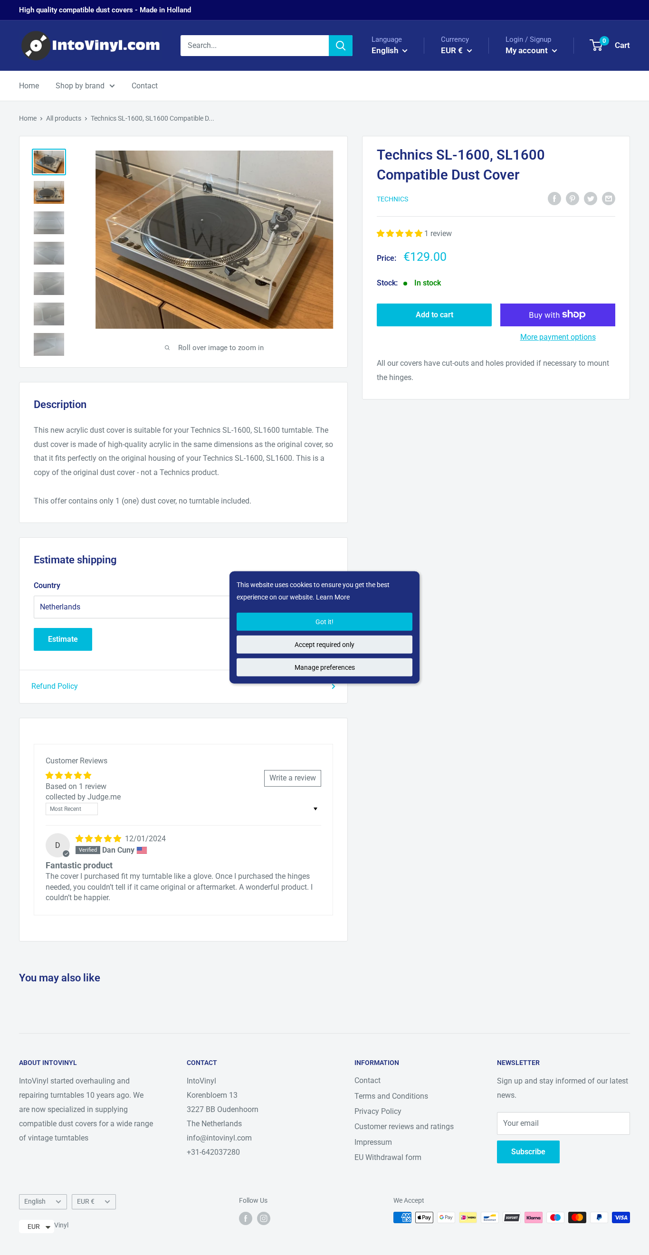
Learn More (333, 597)
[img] (99, 838)
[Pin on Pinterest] (572, 198)
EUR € (86, 1201)
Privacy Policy (377, 1111)
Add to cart (434, 314)
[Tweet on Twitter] (590, 198)
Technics (392, 199)
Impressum (373, 1142)
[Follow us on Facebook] (245, 1218)
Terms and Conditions (391, 1096)
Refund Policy (54, 686)
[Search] (341, 45)
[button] (400, 233)
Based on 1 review (76, 786)
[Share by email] (608, 198)
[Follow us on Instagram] (263, 1218)
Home (29, 85)
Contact (145, 85)
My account (528, 50)
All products (63, 118)
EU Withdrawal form (387, 1157)
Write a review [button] (292, 777)
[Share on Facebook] (554, 198)
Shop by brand (80, 85)
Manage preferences (325, 667)
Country (47, 585)
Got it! (324, 622)
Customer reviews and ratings (404, 1126)
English (35, 1201)
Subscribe (528, 1151)
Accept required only (324, 644)
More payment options (558, 336)
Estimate (63, 639)
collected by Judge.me (83, 796)
